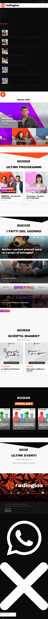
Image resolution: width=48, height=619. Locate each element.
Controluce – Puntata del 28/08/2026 (35, 197)
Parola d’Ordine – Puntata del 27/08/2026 (11, 197)
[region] (24, 321)
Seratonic (7, 118)
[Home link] (10, 5)
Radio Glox (4, 115)
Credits (6, 508)
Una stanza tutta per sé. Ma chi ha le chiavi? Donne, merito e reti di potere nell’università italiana (11, 372)
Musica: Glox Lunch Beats (23, 141)
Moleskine (29, 366)
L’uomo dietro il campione (33, 370)
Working (16, 421)
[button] (19, 145)
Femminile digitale (5, 366)
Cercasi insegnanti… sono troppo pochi (24, 425)
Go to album (4, 24)
